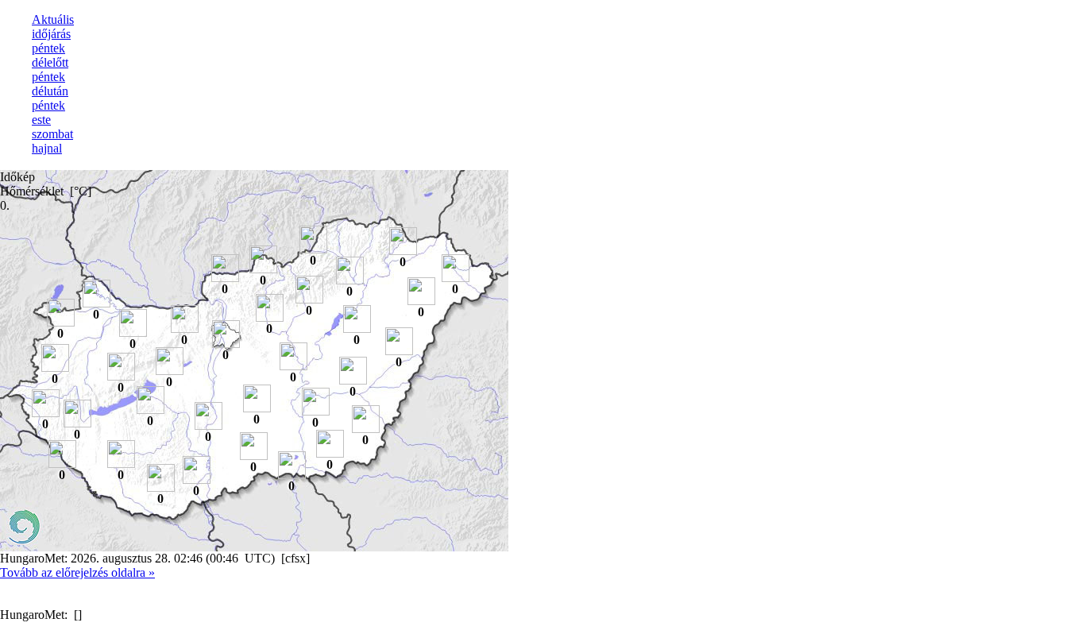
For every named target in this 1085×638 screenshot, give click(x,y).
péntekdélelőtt (50, 55)
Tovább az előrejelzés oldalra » (77, 572)
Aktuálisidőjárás (53, 27)
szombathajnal (52, 141)
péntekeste (48, 112)
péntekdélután (50, 84)
